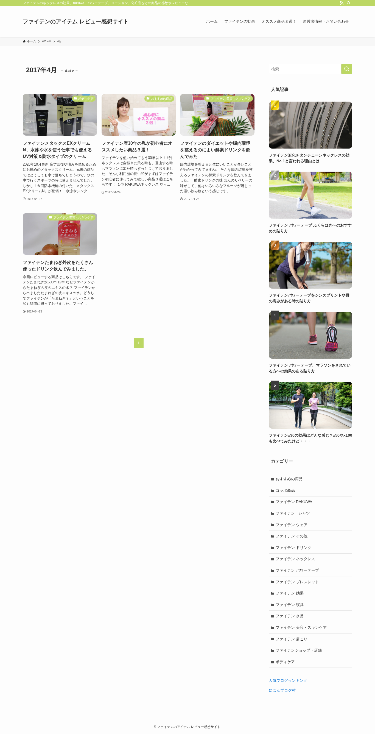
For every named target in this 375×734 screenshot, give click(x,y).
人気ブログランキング (288, 680)
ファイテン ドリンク (293, 547)
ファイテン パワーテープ (297, 570)
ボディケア (285, 662)
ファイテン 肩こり (291, 639)
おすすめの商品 (289, 479)
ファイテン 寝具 (290, 604)
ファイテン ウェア (291, 525)
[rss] (341, 3)
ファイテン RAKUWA (294, 501)
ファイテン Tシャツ (293, 513)
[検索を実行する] (346, 69)
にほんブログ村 (282, 690)
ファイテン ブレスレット (297, 582)
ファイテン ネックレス (295, 559)
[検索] (348, 3)
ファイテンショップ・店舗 (299, 650)
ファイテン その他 (291, 536)
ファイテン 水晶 (290, 616)
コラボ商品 (285, 490)
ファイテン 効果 (290, 593)
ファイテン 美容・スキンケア (301, 627)
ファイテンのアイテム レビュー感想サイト (76, 21)
